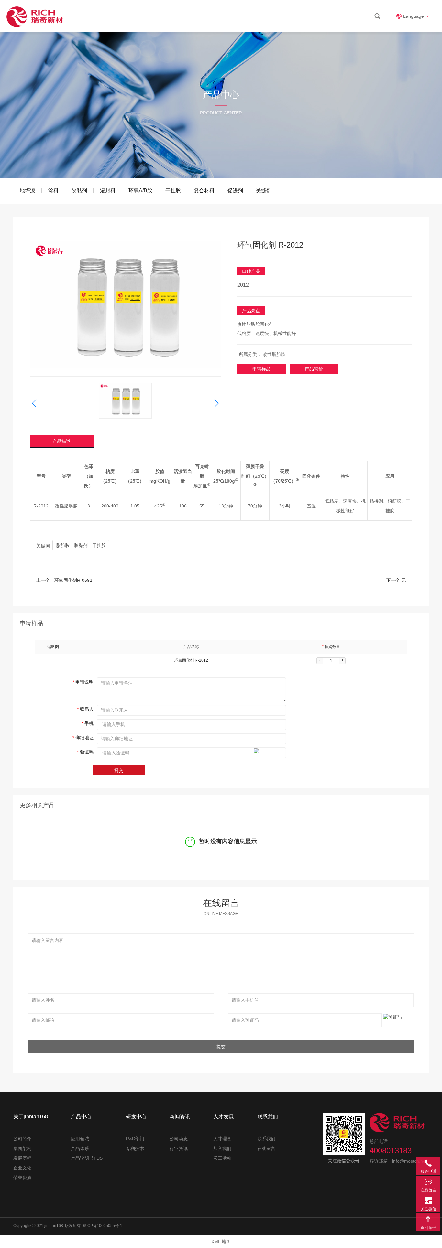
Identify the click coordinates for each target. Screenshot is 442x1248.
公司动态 (179, 1138)
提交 (118, 770)
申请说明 (83, 682)
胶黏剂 (79, 190)
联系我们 (349, 16)
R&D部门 (135, 1138)
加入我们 (222, 1148)
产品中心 (233, 16)
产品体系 (80, 1148)
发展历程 (22, 1158)
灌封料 (108, 190)
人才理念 (222, 1138)
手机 (88, 723)
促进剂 (235, 190)
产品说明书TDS (87, 1158)
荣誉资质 (22, 1177)
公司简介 (22, 1138)
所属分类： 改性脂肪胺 (262, 354)
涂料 (53, 190)
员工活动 (222, 1158)
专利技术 (135, 1148)
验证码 (85, 751)
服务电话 (428, 1162)
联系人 (85, 709)
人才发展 (320, 16)
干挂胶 (173, 190)
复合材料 (204, 190)
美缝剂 (263, 190)
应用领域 (80, 1138)
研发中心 (262, 16)
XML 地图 (221, 1241)
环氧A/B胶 (140, 190)
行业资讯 (179, 1148)
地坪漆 (27, 190)
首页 (168, 16)
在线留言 (266, 1148)
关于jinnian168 (198, 16)
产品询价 (314, 368)
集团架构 (22, 1148)
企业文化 (22, 1167)
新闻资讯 (291, 16)
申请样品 (261, 368)
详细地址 (83, 737)
